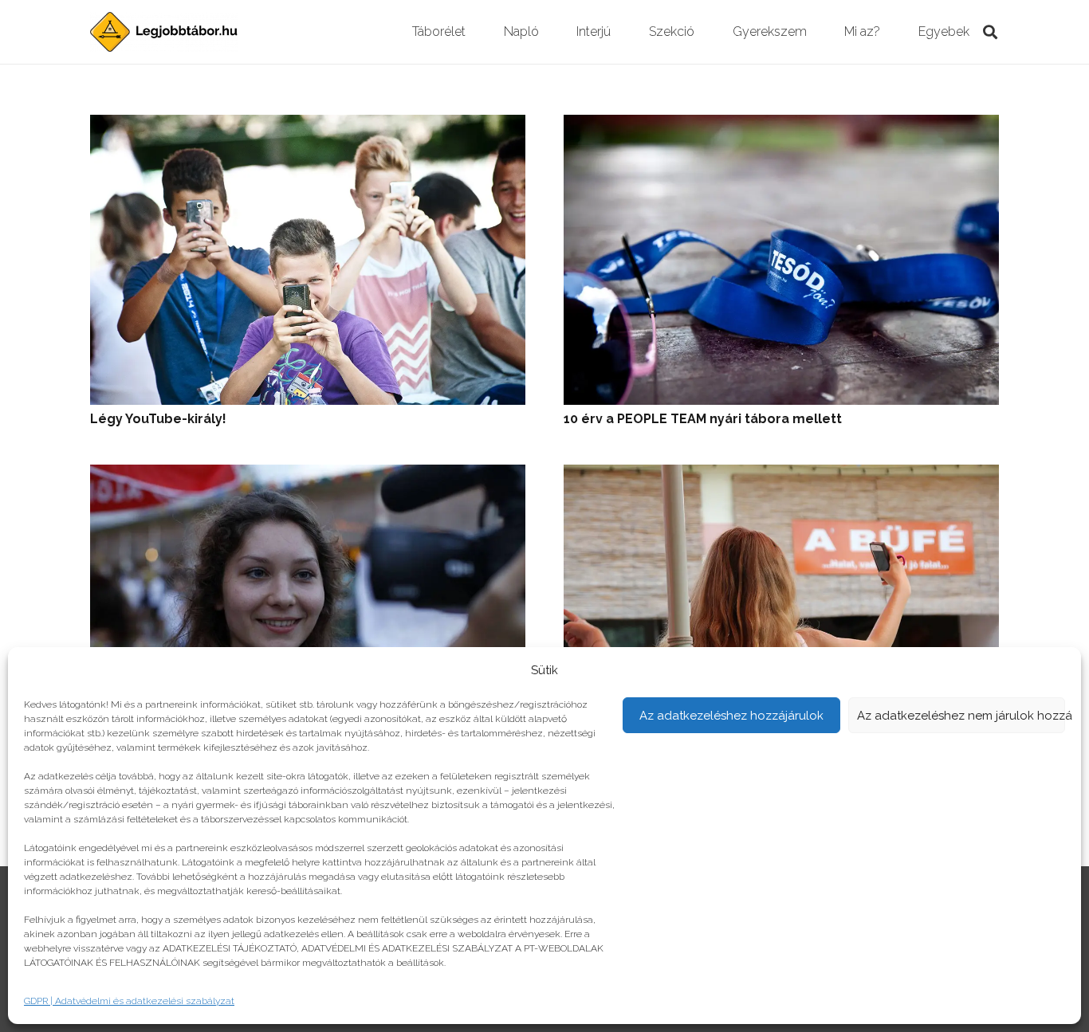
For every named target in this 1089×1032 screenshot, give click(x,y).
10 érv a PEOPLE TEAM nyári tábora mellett (703, 418)
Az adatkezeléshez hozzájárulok (731, 715)
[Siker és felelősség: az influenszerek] (307, 475)
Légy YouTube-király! (158, 418)
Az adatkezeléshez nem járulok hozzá (961, 715)
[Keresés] (990, 32)
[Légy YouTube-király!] (307, 125)
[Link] (164, 32)
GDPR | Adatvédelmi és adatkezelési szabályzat (129, 1000)
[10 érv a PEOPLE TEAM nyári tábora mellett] (781, 125)
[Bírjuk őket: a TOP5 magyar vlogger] (781, 475)
